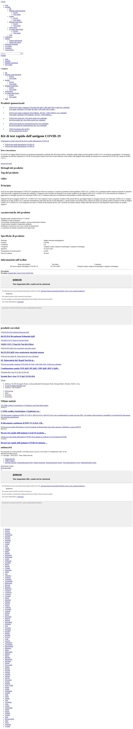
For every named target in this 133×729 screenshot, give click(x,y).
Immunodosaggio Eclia (25, 463)
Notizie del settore (15, 42)
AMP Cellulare (10, 461)
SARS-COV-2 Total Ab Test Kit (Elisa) (17, 344)
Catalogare (8, 37)
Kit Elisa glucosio (11, 463)
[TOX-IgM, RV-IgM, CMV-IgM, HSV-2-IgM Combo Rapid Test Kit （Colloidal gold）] (31, 364)
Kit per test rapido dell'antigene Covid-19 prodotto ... (23, 433)
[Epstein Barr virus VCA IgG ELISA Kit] (15, 372)
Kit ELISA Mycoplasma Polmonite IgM (18, 336)
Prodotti (7, 7)
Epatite (11, 16)
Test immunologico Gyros (71, 463)
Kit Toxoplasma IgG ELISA (18, 131)
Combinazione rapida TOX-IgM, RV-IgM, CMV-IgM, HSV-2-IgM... (30, 368)
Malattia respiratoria (15, 22)
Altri (10, 35)
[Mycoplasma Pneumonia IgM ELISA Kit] (15, 332)
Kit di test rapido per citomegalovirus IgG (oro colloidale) (28, 125)
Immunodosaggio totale (88, 463)
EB (10, 9)
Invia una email (6, 468)
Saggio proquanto (39, 463)
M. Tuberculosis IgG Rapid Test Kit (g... (18, 360)
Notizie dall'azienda (15, 40)
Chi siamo (8, 46)
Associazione (9, 50)
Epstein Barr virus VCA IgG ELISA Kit (18, 376)
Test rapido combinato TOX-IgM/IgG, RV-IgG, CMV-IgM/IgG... (30, 115)
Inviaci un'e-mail (6, 163)
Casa (6, 5)
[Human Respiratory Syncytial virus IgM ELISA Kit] (18, 348)
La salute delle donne (16, 29)
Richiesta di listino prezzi (9, 453)
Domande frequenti (11, 44)
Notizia (7, 39)
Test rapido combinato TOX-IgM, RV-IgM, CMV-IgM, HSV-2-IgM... (32, 109)
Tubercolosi (13, 27)
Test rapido (17, 14)
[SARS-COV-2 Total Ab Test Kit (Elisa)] (15, 340)
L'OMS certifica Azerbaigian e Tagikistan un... (20, 411)
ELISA (15, 13)
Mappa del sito (10, 459)
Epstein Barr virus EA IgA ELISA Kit (20, 273)
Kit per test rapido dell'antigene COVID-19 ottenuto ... (24, 443)
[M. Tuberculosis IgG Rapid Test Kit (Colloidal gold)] (20, 356)
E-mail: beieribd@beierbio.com (15, 386)
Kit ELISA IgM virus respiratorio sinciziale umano (22, 352)
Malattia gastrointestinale (17, 11)
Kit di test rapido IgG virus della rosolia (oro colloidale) (27, 120)
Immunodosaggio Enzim (54, 463)
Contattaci (8, 48)
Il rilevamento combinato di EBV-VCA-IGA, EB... (22, 423)
